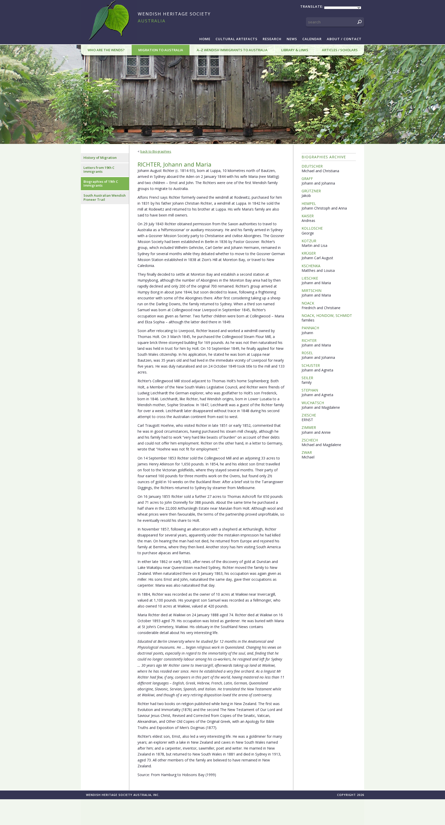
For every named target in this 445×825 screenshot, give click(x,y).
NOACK (308, 303)
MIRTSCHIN (311, 290)
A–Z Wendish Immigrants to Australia (232, 50)
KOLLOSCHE (312, 228)
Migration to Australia (160, 50)
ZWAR (307, 452)
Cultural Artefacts (237, 39)
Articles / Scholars (340, 50)
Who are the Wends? (106, 50)
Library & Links (294, 50)
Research (272, 39)
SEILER (307, 377)
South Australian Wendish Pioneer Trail (104, 197)
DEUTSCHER (312, 166)
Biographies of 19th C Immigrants (100, 183)
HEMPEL (309, 203)
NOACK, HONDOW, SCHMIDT (327, 315)
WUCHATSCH (313, 402)
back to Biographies (155, 151)
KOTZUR (309, 240)
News (292, 39)
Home (204, 39)
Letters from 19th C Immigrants (98, 169)
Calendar (312, 39)
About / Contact (344, 39)
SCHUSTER (311, 365)
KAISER (308, 215)
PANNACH (310, 327)
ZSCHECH (310, 440)
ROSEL (307, 352)
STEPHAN (310, 390)
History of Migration (100, 157)
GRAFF (307, 178)
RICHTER (309, 340)
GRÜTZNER (311, 190)
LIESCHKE (310, 278)
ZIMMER (309, 427)
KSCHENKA (311, 265)
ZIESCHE (309, 415)
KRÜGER (309, 253)
